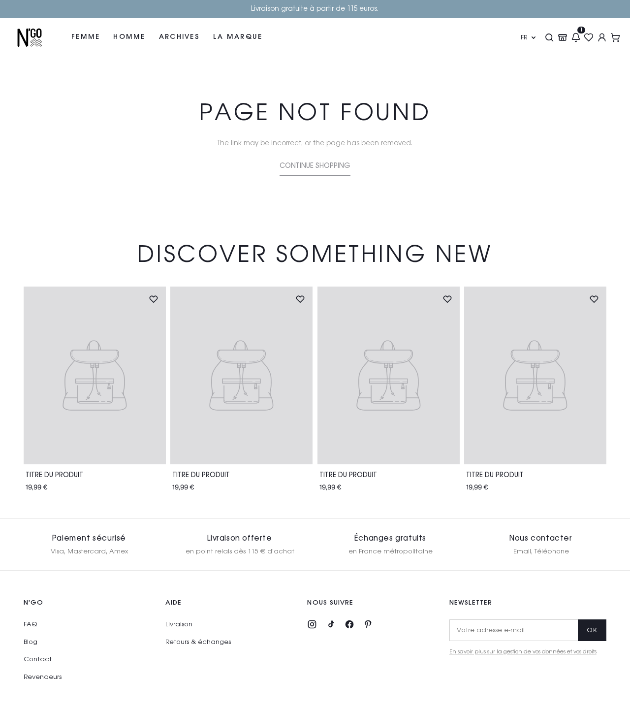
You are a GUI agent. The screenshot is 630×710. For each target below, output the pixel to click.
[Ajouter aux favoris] (153, 298)
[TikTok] (331, 624)
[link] (315, 168)
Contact (38, 659)
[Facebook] (349, 624)
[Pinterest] (368, 624)
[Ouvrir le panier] (615, 37)
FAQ (30, 624)
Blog (30, 642)
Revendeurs (43, 677)
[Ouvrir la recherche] (549, 37)
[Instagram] (312, 624)
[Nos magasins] (562, 37)
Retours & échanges (198, 642)
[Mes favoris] (589, 37)
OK (592, 630)
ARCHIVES (179, 36)
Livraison (178, 624)
